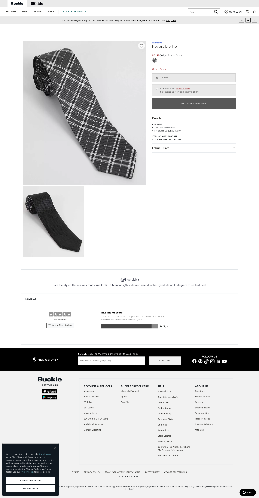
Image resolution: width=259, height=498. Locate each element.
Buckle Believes (202, 407)
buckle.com (45, 454)
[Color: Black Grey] (154, 60)
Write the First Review (60, 325)
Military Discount (92, 429)
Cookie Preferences (175, 472)
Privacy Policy (27, 472)
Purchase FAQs (165, 419)
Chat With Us (164, 391)
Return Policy (164, 413)
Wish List (88, 402)
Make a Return (91, 413)
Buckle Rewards (92, 396)
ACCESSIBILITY (152, 472)
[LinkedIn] (218, 361)
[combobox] (202, 12)
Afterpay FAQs (165, 441)
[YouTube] (224, 361)
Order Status (164, 408)
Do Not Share (30, 488)
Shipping (162, 424)
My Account (89, 391)
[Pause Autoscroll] (248, 20)
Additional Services (93, 424)
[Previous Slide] (241, 20)
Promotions (163, 430)
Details (156, 118)
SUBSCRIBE (165, 360)
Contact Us (163, 402)
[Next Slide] (254, 20)
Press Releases (202, 418)
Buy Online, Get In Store (96, 418)
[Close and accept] (55, 448)
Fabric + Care (160, 147)
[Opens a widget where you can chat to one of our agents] (247, 493)
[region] (30, 470)
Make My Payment (130, 391)
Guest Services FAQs (168, 397)
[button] (11, 12)
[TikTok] (206, 361)
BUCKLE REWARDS (74, 11)
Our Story (200, 391)
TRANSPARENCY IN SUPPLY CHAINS (122, 472)
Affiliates (199, 429)
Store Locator (164, 435)
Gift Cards (89, 407)
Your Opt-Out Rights (168, 455)
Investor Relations (204, 424)
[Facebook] (194, 361)
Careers (199, 402)
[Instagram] (212, 361)
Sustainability (202, 413)
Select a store (183, 88)
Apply (124, 396)
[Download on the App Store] (50, 391)
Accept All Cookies (30, 480)
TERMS (75, 472)
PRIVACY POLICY (92, 472)
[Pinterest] (200, 361)
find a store (47, 359)
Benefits (125, 402)
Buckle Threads (202, 396)
